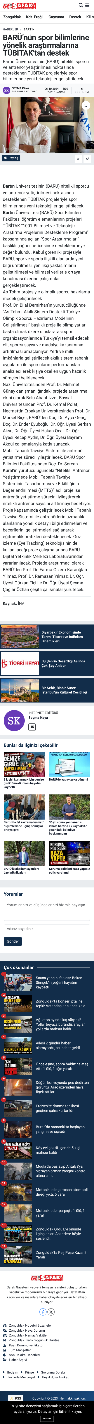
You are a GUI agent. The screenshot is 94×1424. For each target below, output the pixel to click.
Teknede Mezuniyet (21, 1377)
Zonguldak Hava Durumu (27, 1331)
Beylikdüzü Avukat (55, 1377)
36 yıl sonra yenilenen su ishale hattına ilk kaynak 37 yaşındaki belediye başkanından (68, 827)
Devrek (75, 17)
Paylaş (13, 158)
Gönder (13, 941)
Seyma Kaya (38, 718)
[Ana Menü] (87, 5)
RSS (17, 1398)
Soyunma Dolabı (53, 1372)
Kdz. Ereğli (34, 17)
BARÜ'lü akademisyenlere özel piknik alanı (21, 870)
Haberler (10, 29)
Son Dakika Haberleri (24, 1355)
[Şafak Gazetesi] (19, 5)
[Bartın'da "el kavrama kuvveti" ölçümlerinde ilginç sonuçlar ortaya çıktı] (24, 807)
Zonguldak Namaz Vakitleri (29, 1335)
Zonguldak (12, 17)
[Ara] (81, 5)
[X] (51, 1312)
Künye (29, 1372)
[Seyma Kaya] (14, 720)
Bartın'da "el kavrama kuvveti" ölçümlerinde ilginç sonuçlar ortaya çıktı (24, 825)
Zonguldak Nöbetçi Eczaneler (30, 1325)
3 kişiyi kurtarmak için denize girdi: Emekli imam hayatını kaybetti (24, 783)
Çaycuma (56, 17)
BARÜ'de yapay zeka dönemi (68, 779)
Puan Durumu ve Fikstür (26, 1345)
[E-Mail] (32, 727)
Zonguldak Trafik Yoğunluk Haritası (34, 1340)
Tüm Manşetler (20, 1350)
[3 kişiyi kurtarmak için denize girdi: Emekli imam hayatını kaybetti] (24, 764)
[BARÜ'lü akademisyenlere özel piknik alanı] (24, 853)
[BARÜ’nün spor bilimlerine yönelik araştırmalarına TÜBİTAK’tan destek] (47, 125)
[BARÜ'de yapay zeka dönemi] (70, 764)
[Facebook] (43, 1312)
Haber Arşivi (18, 1360)
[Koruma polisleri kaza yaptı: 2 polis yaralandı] (70, 853)
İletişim (12, 1372)
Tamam (47, 1418)
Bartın (29, 29)
